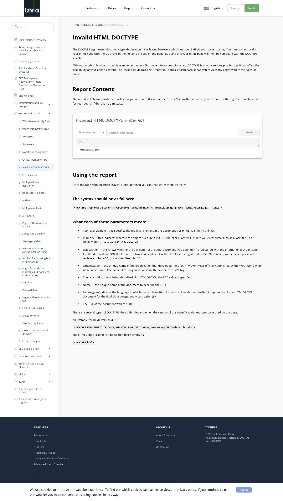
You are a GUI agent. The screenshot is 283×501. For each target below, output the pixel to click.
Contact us (148, 8)
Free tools (40, 441)
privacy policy (186, 490)
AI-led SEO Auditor (45, 452)
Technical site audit (91, 24)
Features (92, 8)
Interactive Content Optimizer (51, 458)
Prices (112, 8)
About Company (166, 435)
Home (76, 24)
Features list (41, 435)
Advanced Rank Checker (49, 464)
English (217, 8)
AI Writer (39, 446)
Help (129, 8)
